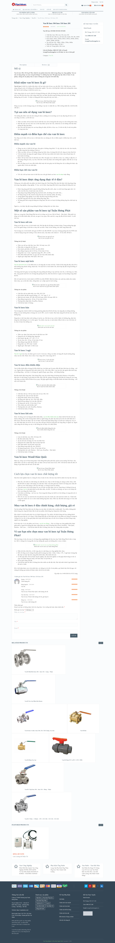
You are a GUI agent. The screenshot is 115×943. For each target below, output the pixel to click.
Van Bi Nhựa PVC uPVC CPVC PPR (72, 760)
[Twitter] (86, 886)
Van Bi (51, 55)
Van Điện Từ (50, 906)
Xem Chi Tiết (39, 660)
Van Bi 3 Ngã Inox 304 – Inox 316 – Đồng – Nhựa (38, 789)
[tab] (23, 65)
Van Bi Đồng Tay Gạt (30, 760)
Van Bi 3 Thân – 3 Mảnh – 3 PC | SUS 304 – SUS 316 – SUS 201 (42, 819)
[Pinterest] (90, 886)
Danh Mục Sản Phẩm (30, 9)
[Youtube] (93, 886)
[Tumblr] (97, 886)
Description (23, 65)
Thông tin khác (94, 2)
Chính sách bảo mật (64, 913)
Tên (16, 621)
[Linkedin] (101, 886)
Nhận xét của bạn (19, 612)
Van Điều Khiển (40, 906)
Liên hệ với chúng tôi (64, 920)
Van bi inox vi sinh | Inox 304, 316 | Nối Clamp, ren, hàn (39, 730)
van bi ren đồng (44, 523)
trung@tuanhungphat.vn (92, 41)
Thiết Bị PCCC (40, 903)
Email (16, 628)
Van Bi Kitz (83, 730)
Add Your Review (61, 26)
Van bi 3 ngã (18, 354)
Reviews (45, 65)
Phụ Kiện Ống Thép (41, 900)
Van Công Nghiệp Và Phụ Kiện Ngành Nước (53, 941)
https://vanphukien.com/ (22, 910)
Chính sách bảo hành (64, 906)
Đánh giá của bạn (19, 610)
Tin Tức (101, 2)
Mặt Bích (38, 897)
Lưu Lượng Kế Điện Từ (20, 856)
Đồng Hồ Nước (40, 908)
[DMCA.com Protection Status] (88, 915)
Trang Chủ (17, 9)
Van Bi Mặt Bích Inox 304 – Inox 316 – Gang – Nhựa (39, 671)
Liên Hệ (49, 9)
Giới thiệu (61, 899)
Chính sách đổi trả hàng (65, 909)
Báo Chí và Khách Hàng (60, 9)
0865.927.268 (92, 35)
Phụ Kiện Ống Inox (48, 897)
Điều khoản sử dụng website (66, 916)
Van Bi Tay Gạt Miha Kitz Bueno (33, 701)
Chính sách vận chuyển (65, 902)
